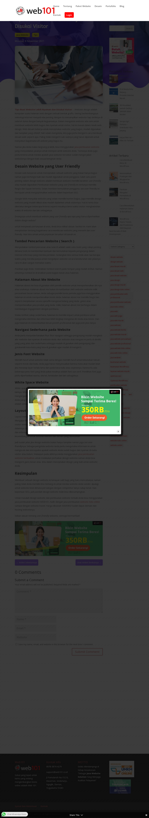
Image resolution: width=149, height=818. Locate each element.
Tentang (67, 6)
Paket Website (83, 6)
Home (56, 6)
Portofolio (111, 6)
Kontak (57, 15)
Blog (122, 6)
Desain (98, 6)
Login (69, 14)
